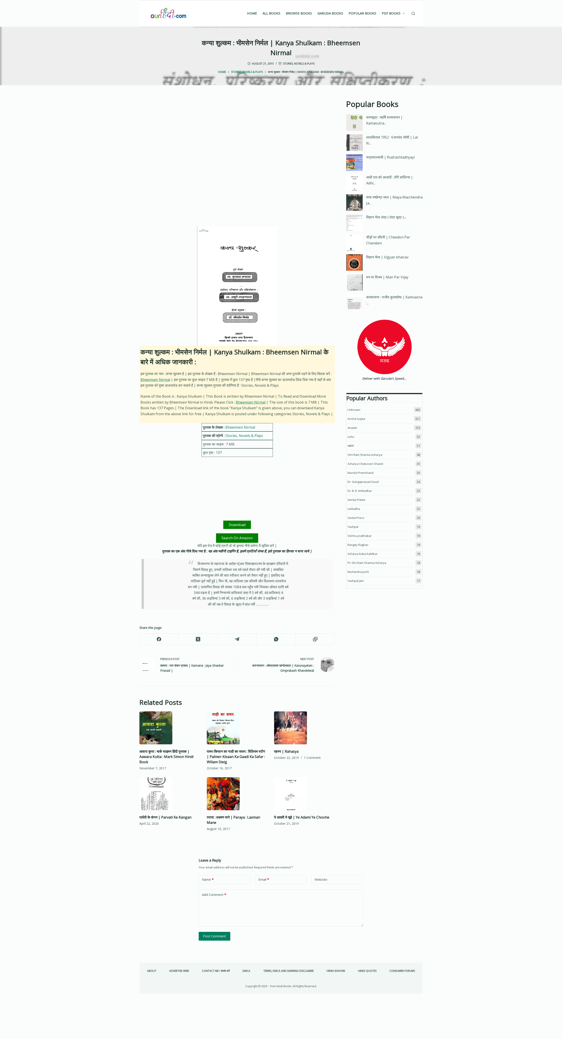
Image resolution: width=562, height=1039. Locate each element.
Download (237, 524)
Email (263, 879)
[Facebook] (159, 639)
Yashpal (353, 527)
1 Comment (312, 758)
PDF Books (391, 13)
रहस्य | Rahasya (286, 751)
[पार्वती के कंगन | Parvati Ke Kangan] (169, 793)
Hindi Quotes (367, 971)
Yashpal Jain (356, 581)
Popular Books (362, 13)
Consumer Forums (402, 971)
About (151, 971)
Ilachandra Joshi (358, 572)
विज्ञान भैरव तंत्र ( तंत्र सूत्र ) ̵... (386, 217)
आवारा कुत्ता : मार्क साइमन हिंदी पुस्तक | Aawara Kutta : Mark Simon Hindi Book (166, 756)
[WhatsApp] (276, 639)
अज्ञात (351, 446)
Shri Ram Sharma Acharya (365, 455)
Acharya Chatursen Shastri (365, 464)
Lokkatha (354, 509)
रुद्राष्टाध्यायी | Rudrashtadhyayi (390, 157)
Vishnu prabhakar (360, 536)
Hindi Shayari (336, 971)
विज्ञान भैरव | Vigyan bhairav (387, 257)
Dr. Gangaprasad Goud (363, 482)
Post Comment (214, 936)
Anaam (352, 428)
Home (252, 13)
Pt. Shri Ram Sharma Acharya (367, 563)
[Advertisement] (237, 131)
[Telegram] (237, 639)
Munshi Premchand (360, 473)
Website (321, 879)
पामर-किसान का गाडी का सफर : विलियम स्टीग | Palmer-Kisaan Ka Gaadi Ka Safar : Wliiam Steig (236, 756)
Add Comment (214, 894)
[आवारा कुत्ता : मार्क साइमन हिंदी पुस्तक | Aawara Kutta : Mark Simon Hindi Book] (169, 727)
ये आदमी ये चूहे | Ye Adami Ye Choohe (301, 817)
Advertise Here (179, 971)
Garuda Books (330, 13)
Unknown (354, 410)
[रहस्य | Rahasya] (304, 727)
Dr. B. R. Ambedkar (360, 491)
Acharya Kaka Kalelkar (363, 554)
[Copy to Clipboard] (315, 639)
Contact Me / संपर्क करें (216, 971)
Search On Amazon (237, 538)
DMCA (246, 971)
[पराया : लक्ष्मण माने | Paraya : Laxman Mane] (237, 793)
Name (208, 879)
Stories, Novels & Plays (299, 63)
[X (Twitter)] (198, 639)
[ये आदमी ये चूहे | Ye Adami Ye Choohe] (304, 793)
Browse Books (299, 13)
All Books (271, 13)
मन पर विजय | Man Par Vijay (387, 277)
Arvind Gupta (356, 419)
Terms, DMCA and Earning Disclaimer (288, 971)
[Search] (413, 13)
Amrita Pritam (356, 500)
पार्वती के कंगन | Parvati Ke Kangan (165, 817)
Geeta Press (356, 518)
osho (351, 437)
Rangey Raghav (358, 545)
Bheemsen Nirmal (155, 379)
